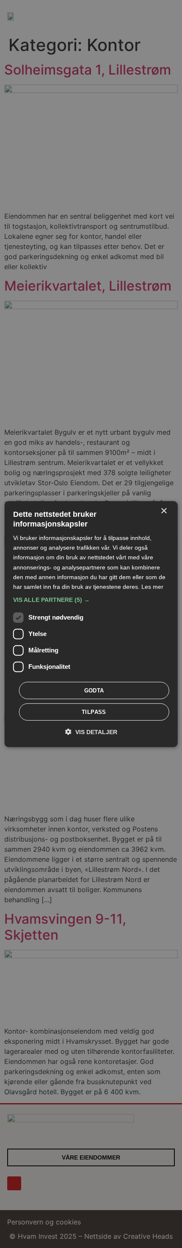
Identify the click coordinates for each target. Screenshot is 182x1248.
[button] (91, 600)
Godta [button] (94, 690)
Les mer (152, 586)
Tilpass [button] (94, 712)
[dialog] (91, 624)
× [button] (163, 511)
